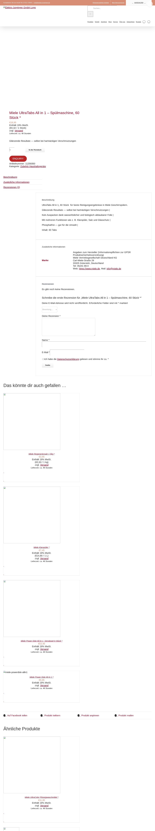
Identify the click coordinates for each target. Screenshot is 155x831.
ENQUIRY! (18, 158)
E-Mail (46, 352)
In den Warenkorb (35, 150)
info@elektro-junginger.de (42, 3)
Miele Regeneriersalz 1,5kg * (42, 454)
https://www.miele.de (89, 268)
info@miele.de (114, 268)
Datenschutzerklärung (68, 359)
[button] (149, 21)
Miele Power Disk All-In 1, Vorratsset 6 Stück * (41, 641)
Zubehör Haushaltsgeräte (33, 166)
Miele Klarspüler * (42, 547)
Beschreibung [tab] (10, 177)
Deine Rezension (51, 316)
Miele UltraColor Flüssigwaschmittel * (41, 797)
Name (45, 340)
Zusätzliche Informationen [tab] (16, 182)
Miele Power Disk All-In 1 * (42, 677)
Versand (19, 130)
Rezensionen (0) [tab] (11, 187)
